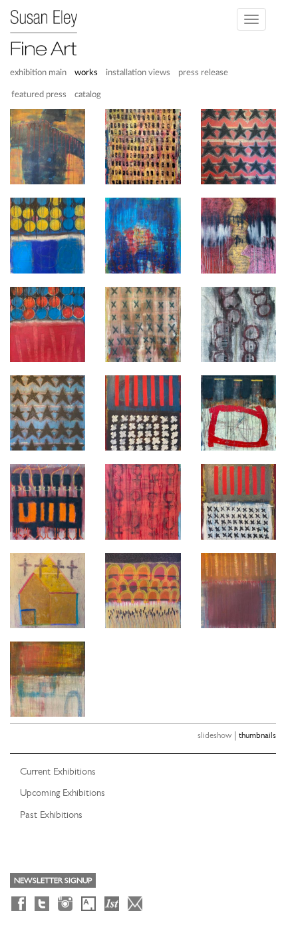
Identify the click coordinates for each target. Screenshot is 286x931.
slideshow (214, 735)
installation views (138, 73)
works (86, 73)
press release (203, 73)
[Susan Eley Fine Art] (50, 28)
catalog (87, 95)
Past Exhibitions (51, 815)
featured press (39, 95)
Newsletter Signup (53, 880)
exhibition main (38, 73)
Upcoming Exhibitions (62, 793)
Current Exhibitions (58, 771)
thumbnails (257, 735)
